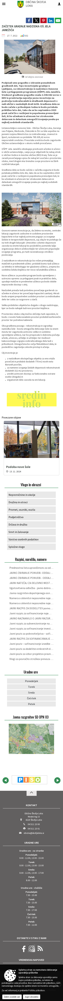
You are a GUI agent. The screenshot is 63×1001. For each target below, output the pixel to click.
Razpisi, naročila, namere (31, 559)
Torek (31, 686)
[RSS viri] (40, 951)
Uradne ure (31, 842)
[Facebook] (23, 951)
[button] (6, 780)
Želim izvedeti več (12, 996)
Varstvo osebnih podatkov (23, 539)
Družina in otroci (18, 502)
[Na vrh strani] (32, 793)
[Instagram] (31, 951)
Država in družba (18, 524)
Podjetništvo (16, 517)
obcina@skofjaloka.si (34, 833)
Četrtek (31, 698)
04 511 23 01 (34, 828)
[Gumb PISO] (29, 779)
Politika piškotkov (36, 990)
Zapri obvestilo (31, 996)
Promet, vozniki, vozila (22, 509)
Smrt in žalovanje (19, 532)
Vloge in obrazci (31, 484)
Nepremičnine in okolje (22, 494)
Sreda (31, 692)
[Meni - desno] (59, 3)
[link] (29, 20)
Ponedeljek (31, 681)
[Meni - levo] (3, 3)
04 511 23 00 (34, 824)
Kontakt (31, 805)
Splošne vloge (17, 546)
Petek (31, 704)
